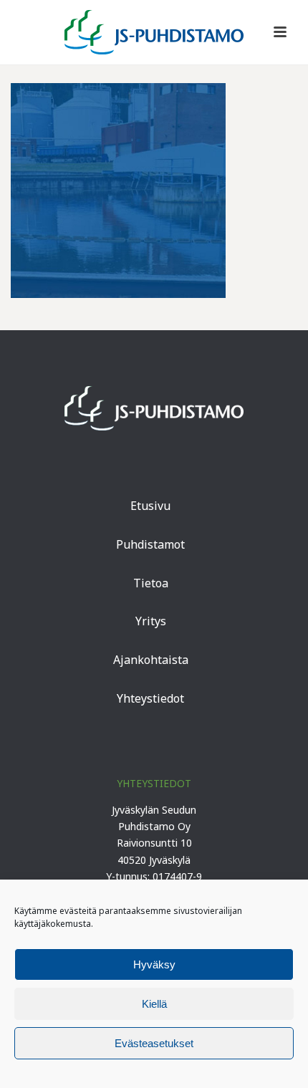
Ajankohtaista (150, 660)
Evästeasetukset (154, 1043)
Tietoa (150, 583)
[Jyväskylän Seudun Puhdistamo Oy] (154, 32)
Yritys (150, 621)
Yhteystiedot (150, 698)
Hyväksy (154, 964)
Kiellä (154, 1004)
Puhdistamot (150, 544)
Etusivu (150, 506)
